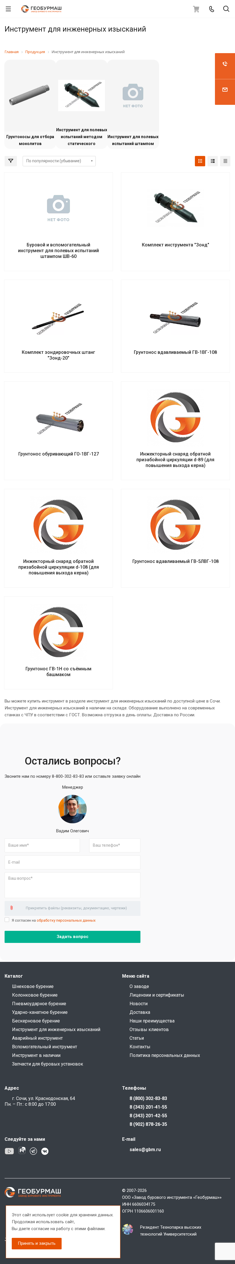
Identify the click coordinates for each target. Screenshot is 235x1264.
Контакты (140, 1046)
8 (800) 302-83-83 (148, 1098)
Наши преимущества (152, 1021)
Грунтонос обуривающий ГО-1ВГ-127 (58, 454)
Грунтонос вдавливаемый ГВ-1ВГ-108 (175, 352)
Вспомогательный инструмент (44, 1046)
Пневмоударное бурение (39, 1003)
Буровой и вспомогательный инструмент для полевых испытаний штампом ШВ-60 (58, 250)
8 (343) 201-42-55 (148, 1115)
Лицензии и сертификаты (157, 995)
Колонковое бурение (35, 995)
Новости (139, 1003)
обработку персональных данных (66, 920)
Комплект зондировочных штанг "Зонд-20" (58, 355)
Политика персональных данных (165, 1055)
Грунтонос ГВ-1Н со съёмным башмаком (58, 671)
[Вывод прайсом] (225, 161)
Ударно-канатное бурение (40, 1012)
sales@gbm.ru (145, 1149)
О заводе (139, 986)
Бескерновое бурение (36, 1021)
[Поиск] (226, 9)
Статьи (137, 1038)
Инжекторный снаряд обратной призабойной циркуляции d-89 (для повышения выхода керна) (175, 459)
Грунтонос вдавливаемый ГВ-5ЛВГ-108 (175, 561)
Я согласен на (53, 920)
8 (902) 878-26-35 (148, 1124)
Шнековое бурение (33, 986)
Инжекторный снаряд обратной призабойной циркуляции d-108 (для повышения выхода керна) (58, 567)
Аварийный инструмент (37, 1038)
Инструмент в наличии (36, 1055)
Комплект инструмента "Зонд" (175, 245)
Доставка (140, 1012)
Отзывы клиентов (149, 1029)
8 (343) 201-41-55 (148, 1107)
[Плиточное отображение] (200, 161)
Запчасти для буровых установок (47, 1064)
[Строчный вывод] (212, 161)
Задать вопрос (73, 936)
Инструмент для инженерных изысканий (56, 1029)
